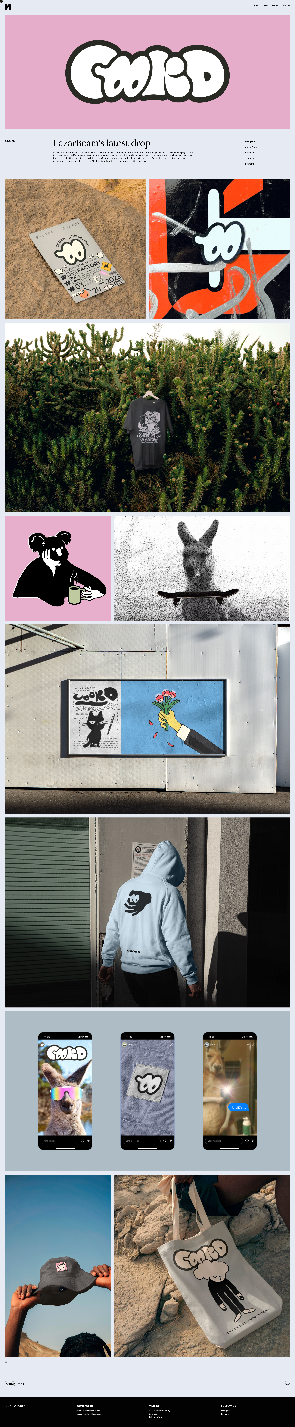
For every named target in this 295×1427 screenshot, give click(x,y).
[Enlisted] (8, 7)
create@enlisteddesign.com (89, 1411)
